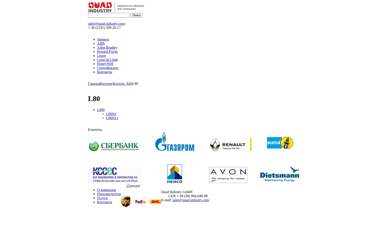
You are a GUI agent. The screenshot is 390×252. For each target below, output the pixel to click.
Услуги (102, 198)
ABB (101, 43)
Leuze (101, 56)
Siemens (103, 39)
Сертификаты (107, 68)
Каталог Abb (122, 84)
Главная (94, 84)
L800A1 (112, 118)
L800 (101, 110)
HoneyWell (105, 64)
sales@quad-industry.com (106, 23)
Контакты (104, 72)
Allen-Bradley (107, 47)
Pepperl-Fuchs (107, 51)
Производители (109, 194)
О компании (106, 190)
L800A (111, 114)
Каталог (106, 84)
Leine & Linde (107, 60)
